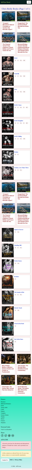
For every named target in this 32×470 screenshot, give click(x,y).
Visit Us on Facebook (6, 429)
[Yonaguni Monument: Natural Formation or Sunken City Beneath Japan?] (8, 16)
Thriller (3, 417)
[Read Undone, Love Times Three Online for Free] (8, 173)
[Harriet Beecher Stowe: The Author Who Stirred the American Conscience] (24, 380)
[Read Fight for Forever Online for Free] (8, 234)
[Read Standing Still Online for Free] (8, 250)
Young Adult (4, 407)
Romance (3, 402)
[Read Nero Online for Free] (8, 94)
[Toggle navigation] (29, 2)
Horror (2, 419)
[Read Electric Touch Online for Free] (8, 313)
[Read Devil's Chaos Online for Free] (8, 110)
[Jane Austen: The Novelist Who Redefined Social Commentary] (24, 359)
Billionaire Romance (6, 403)
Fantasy (3, 411)
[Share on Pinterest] (9, 435)
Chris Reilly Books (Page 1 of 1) (16, 8)
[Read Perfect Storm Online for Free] (8, 266)
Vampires (3, 413)
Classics (3, 420)
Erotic (2, 405)
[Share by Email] (12, 435)
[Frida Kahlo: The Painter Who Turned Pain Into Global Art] (8, 380)
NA (21, 60)
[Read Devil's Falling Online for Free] (8, 141)
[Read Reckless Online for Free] (8, 281)
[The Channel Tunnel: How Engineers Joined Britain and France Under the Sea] (8, 37)
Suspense (3, 422)
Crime (2, 409)
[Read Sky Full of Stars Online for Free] (8, 344)
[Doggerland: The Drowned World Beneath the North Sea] (23, 16)
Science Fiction (4, 415)
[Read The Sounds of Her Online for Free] (8, 297)
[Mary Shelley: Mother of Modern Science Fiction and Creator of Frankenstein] (8, 359)
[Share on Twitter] (5, 435)
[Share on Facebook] (2, 435)
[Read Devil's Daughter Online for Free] (8, 126)
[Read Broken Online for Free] (8, 157)
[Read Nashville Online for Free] (8, 79)
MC (24, 60)
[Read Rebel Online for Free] (8, 63)
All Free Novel (5, 2)
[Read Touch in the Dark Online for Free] (8, 328)
